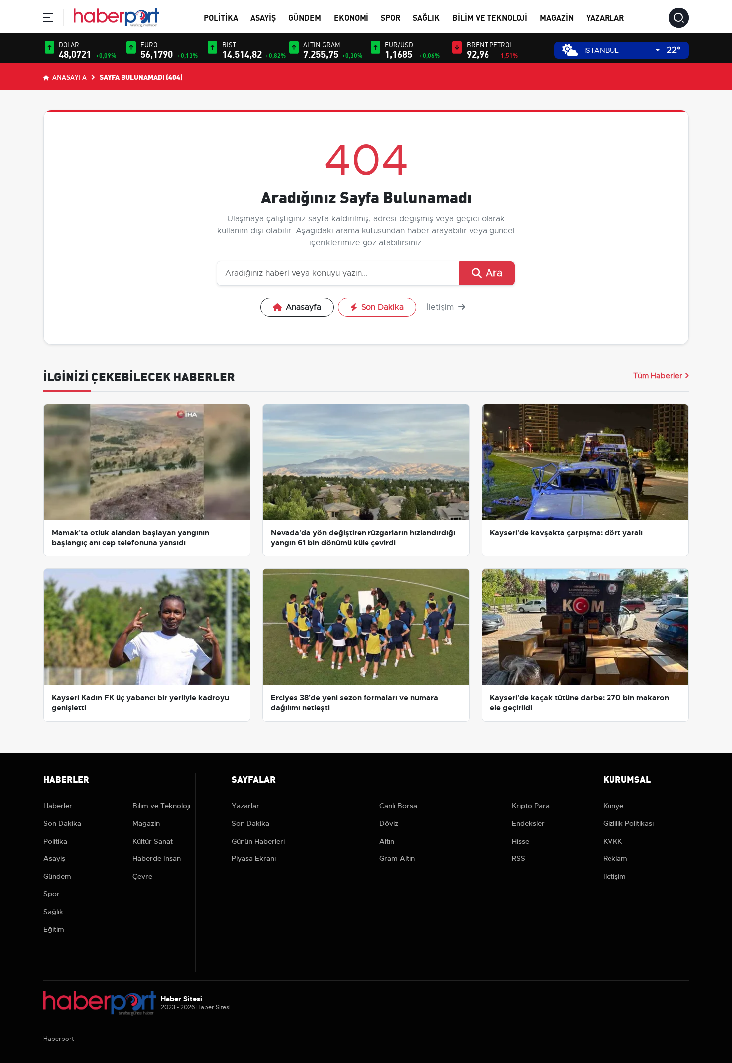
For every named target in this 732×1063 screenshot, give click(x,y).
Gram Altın (397, 858)
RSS (518, 858)
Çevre (142, 876)
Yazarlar (605, 17)
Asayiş (263, 17)
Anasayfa (69, 77)
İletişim (441, 307)
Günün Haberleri (258, 841)
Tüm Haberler (657, 375)
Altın (386, 841)
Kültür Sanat (152, 841)
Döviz (388, 823)
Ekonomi (351, 17)
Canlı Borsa (398, 805)
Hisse (520, 841)
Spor (390, 17)
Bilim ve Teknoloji (489, 17)
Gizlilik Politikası (628, 823)
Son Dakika (382, 307)
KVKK (612, 841)
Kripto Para (531, 805)
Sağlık (426, 17)
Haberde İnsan (156, 858)
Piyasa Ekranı (254, 858)
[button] (48, 19)
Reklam (615, 858)
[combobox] (622, 50)
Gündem (304, 17)
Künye (613, 805)
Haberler (57, 805)
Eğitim (53, 929)
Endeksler (528, 823)
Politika (221, 17)
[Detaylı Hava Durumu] (570, 50)
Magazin (557, 17)
